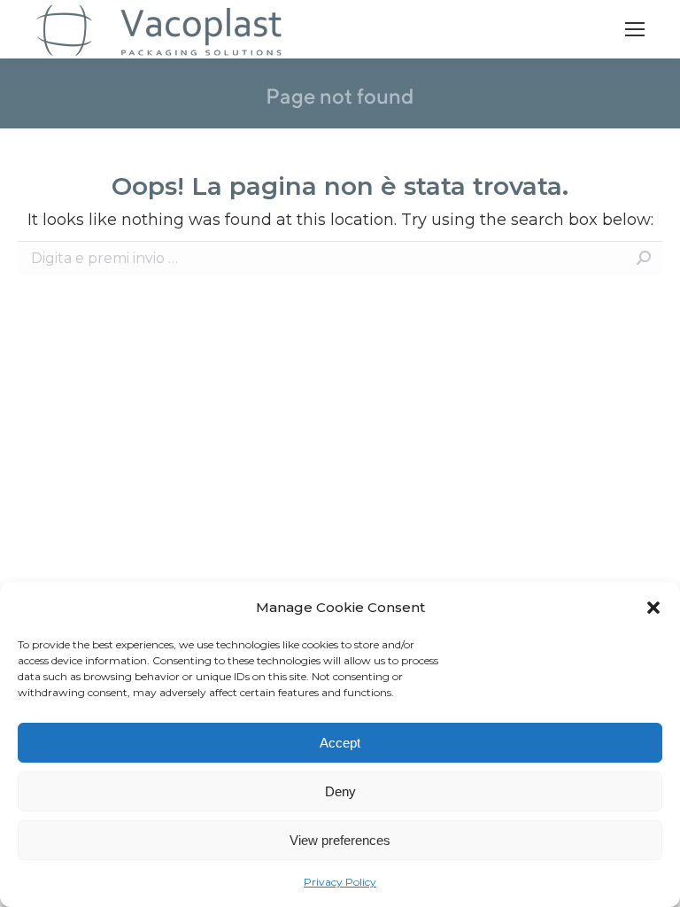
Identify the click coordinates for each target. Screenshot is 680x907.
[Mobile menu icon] (634, 29)
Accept (340, 742)
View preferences (340, 840)
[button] (653, 607)
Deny (340, 791)
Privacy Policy (340, 881)
